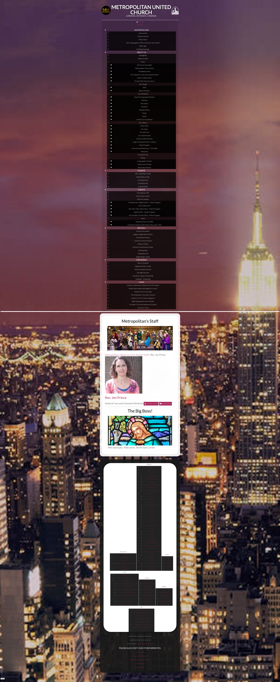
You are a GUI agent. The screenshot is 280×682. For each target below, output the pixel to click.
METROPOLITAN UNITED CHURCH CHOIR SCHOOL (140, 659)
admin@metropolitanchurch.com (145, 643)
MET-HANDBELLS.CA (140, 663)
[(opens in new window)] (106, 11)
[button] (151, 403)
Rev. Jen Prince (116, 398)
